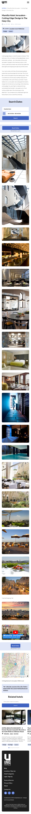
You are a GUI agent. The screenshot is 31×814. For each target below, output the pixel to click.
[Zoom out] (27, 657)
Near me (13, 771)
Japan (11, 733)
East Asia (16, 733)
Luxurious (14, 686)
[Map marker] (16, 664)
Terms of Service (9, 780)
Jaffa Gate (8, 686)
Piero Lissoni (14, 688)
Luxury (11, 31)
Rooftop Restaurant (22, 688)
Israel (16, 28)
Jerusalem (12, 28)
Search (16, 118)
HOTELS (4, 8)
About (6, 786)
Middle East (21, 28)
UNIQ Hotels (18, 24)
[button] (10, 747)
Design (5, 31)
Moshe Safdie (6, 688)
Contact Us (7, 789)
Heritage (10, 744)
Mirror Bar (20, 686)
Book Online (15, 128)
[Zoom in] (27, 655)
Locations (7, 771)
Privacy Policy (8, 783)
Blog (5, 768)
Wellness (5, 690)
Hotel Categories (9, 774)
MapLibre (24, 676)
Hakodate (6, 733)
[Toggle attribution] (27, 676)
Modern (25, 686)
